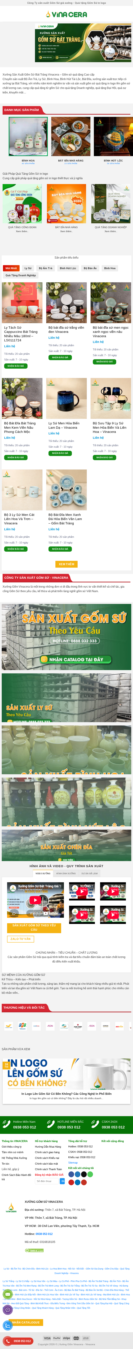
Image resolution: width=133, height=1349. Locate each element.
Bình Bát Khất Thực (40, 1303)
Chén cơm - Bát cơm (17, 1290)
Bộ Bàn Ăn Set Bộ (94, 1290)
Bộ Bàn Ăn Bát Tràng (74, 1290)
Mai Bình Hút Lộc (111, 1294)
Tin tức (6, 1163)
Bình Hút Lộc (42, 1269)
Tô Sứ (31, 1290)
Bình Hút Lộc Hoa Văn (47, 1294)
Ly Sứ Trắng (8, 1281)
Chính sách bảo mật (46, 1163)
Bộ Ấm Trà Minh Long (48, 1286)
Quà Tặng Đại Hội (103, 1303)
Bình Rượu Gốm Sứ (88, 1299)
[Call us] (90, 1174)
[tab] (11, 268)
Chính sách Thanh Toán (48, 1169)
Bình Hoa (125, 1294)
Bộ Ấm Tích (115, 1281)
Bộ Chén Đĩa (29, 1269)
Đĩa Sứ (39, 1290)
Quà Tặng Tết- (84, 1308)
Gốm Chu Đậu (111, 1269)
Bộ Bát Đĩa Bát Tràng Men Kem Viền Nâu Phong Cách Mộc (20, 427)
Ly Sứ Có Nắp (22, 1281)
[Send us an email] (84, 1174)
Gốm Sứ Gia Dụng (94, 1269)
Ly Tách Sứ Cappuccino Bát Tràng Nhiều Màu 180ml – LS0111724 (21, 334)
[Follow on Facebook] (71, 1174)
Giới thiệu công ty (12, 1146)
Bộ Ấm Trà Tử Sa (89, 1286)
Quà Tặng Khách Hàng (43, 1308)
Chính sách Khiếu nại (47, 1157)
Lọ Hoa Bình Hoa (58, 1269)
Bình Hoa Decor (24, 1299)
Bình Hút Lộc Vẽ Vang (91, 1294)
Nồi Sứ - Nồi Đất (76, 1269)
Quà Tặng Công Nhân (20, 1308)
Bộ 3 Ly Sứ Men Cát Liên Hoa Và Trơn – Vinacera (19, 519)
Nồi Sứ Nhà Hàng (42, 1299)
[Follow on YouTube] (84, 1182)
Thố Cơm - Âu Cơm (53, 1290)
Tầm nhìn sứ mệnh (12, 1152)
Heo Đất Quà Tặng (20, 1303)
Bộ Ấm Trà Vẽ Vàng (108, 1286)
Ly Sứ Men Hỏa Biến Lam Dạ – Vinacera (63, 425)
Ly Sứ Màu (52, 1281)
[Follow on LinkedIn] (78, 1182)
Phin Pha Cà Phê (79, 1281)
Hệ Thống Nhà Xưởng (14, 1157)
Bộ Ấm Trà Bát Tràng (98, 1281)
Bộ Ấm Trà (16, 1269)
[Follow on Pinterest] (71, 1182)
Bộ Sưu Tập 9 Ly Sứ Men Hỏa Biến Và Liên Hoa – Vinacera (109, 427)
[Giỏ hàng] (128, 14)
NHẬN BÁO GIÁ (16, 366)
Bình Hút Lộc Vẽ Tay (69, 1294)
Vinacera (74, 1273)
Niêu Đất (56, 1299)
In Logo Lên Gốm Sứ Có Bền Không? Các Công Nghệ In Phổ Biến (66, 1093)
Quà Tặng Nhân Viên (65, 1308)
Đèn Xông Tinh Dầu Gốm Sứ (80, 1303)
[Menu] (5, 14)
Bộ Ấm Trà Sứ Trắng (70, 1286)
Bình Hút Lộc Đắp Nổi (25, 1294)
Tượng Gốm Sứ (69, 1299)
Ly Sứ (6, 1269)
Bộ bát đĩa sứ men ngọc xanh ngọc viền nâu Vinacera (111, 332)
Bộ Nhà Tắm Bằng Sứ (109, 1299)
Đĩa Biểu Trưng (58, 1303)
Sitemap (73, 1162)
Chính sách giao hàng (47, 1152)
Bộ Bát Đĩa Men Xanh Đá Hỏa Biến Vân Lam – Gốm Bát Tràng (65, 519)
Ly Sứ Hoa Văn (38, 1281)
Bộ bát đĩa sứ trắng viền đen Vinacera (66, 330)
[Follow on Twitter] (78, 1174)
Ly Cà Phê (64, 1281)
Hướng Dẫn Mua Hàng (48, 1146)
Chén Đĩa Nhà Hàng (114, 1290)
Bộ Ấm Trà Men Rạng (26, 1286)
